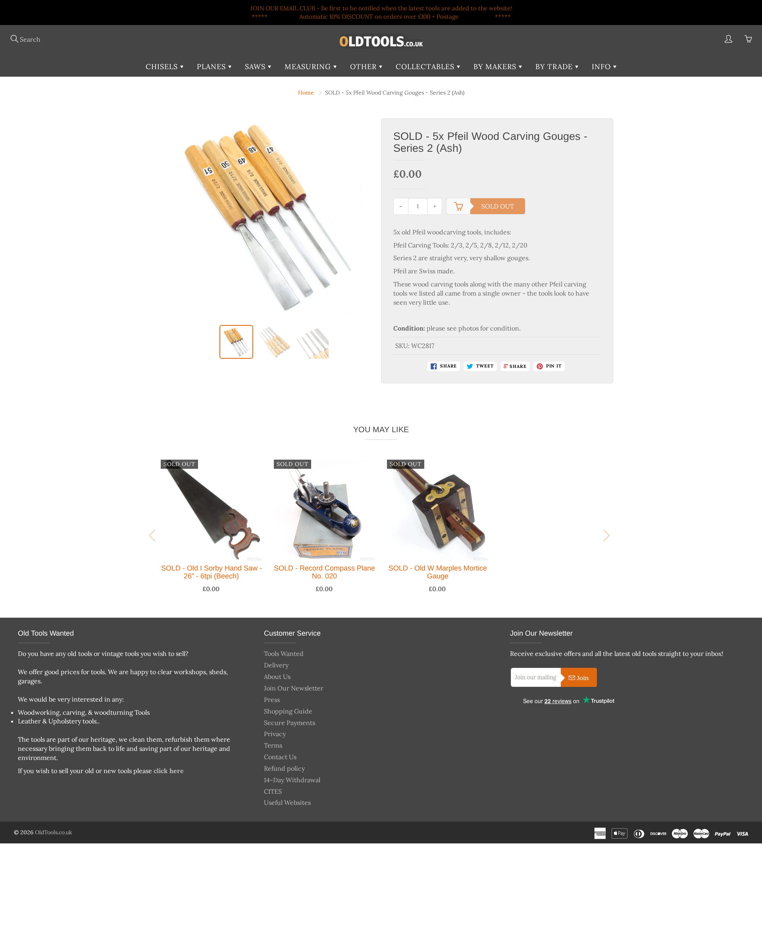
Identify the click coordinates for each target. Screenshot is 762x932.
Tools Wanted (284, 653)
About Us (277, 677)
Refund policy (284, 768)
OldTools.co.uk (53, 832)
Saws (256, 66)
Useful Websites (287, 802)
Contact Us (280, 757)
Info (602, 66)
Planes (212, 66)
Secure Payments (289, 723)
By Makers (496, 66)
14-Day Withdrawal (292, 780)
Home (306, 92)
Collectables (426, 66)
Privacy (275, 734)
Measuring (309, 66)
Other (364, 66)
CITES (273, 791)
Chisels (163, 66)
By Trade (555, 66)
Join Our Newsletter (293, 688)
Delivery (276, 665)
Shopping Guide (288, 711)
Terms (273, 745)
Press (272, 700)
